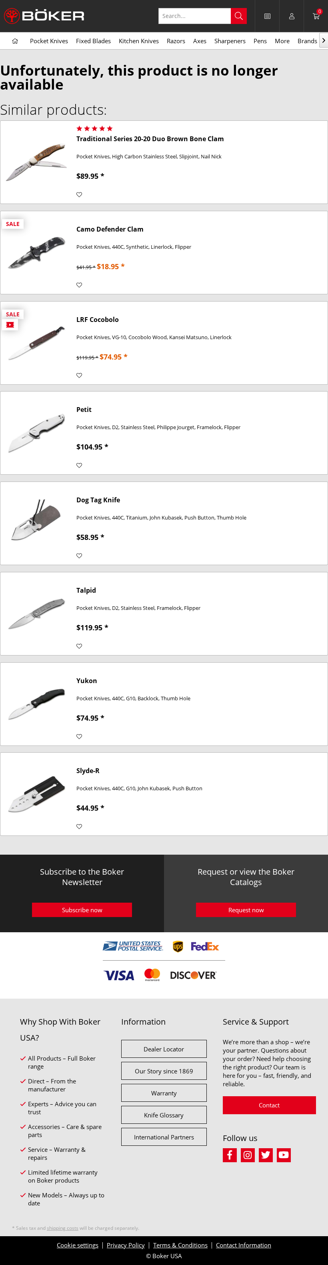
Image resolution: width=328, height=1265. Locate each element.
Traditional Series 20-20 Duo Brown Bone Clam (150, 139)
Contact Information (243, 1245)
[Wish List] (267, 16)
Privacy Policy (126, 1245)
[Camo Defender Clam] (36, 252)
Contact (269, 1105)
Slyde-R (88, 771)
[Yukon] (36, 704)
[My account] (292, 16)
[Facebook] (232, 1154)
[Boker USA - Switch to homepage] (44, 16)
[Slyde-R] (36, 794)
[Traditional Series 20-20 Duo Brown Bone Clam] (36, 162)
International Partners (164, 1137)
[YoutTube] (285, 1154)
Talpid (86, 590)
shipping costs (62, 1228)
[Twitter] (268, 1154)
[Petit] (36, 433)
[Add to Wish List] (79, 195)
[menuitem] (206, 16)
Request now (246, 910)
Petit (84, 410)
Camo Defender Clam (110, 229)
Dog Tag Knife (98, 500)
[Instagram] (250, 1154)
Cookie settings (77, 1245)
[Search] (239, 16)
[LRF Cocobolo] (36, 343)
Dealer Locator (164, 1049)
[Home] (15, 41)
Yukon (86, 681)
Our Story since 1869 (164, 1071)
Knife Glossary (164, 1115)
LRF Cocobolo (97, 320)
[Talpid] (36, 613)
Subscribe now (82, 910)
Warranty (164, 1093)
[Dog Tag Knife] (36, 523)
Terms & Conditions (180, 1245)
